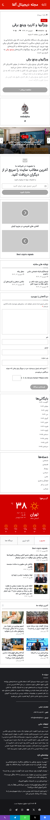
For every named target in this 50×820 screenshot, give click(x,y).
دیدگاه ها (8, 540)
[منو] (45, 5)
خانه (44, 15)
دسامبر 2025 (44, 434)
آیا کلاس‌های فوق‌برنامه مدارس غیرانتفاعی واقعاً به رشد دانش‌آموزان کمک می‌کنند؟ (13, 655)
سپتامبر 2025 (43, 446)
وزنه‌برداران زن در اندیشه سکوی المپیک (39, 654)
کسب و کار (44, 485)
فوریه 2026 (44, 426)
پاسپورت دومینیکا (25, 737)
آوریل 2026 (44, 418)
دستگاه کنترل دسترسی (10, 737)
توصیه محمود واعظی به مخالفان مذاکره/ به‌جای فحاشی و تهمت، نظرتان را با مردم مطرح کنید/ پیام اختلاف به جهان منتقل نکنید (26, 764)
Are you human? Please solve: (37, 378)
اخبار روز (26, 743)
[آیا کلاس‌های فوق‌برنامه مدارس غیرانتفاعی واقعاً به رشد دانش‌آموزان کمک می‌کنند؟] (13, 644)
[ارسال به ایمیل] (36, 31)
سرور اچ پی (8, 740)
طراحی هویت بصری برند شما (17, 749)
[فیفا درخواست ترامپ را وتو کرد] (40, 578)
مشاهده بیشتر (25, 90)
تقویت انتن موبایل (31, 731)
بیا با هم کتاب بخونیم (33, 746)
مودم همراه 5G (20, 746)
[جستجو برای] (43, 5)
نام (47, 337)
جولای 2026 (44, 406)
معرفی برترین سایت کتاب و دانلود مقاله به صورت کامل (38, 282)
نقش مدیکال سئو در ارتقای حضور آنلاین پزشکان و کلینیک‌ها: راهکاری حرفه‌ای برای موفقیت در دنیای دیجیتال (27, 556)
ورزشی (45, 489)
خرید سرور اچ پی (35, 743)
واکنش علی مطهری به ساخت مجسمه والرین (19, 565)
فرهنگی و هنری (43, 481)
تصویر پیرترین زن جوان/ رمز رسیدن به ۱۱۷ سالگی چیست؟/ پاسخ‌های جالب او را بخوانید (13, 629)
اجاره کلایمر (32, 740)
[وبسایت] (25, 121)
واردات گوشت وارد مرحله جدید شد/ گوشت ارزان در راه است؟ (37, 627)
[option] (25, 140)
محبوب (42, 540)
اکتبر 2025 (44, 442)
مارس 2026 (44, 422)
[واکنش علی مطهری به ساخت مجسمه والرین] (40, 567)
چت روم (45, 743)
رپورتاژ (39, 15)
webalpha (41, 31)
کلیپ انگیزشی (37, 737)
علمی (46, 477)
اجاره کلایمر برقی (42, 740)
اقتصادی (45, 465)
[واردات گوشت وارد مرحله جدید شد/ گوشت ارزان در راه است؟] (37, 617)
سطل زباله (20, 271)
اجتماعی (45, 461)
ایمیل (46, 348)
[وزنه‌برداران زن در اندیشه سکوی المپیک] (37, 644)
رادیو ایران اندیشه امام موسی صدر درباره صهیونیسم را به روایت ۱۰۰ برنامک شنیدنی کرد (26, 792)
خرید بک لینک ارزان (20, 740)
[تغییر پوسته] (3, 5)
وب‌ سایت (44, 358)
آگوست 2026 (43, 402)
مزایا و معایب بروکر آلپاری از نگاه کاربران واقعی (25, 143)
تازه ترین (25, 540)
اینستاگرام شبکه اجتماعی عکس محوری (37, 272)
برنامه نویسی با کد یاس (35, 749)
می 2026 (45, 414)
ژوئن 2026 (44, 410)
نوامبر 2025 (44, 438)
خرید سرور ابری (43, 731)
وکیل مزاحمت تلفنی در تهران (22, 734)
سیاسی (45, 473)
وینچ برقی (10, 49)
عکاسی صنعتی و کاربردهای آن (14, 281)
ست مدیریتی (37, 734)
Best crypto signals (39, 548)
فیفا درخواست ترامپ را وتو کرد (21, 575)
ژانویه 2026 (44, 430)
